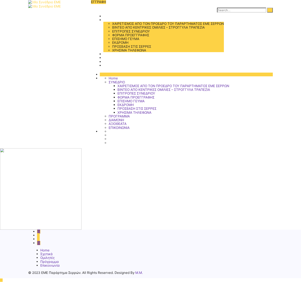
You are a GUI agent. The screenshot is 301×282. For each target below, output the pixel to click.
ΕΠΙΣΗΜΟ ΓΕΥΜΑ (125, 39)
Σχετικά (46, 254)
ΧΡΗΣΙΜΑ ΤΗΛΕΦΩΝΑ (129, 50)
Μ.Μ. (139, 273)
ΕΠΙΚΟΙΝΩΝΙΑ (113, 65)
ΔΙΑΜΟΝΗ (111, 58)
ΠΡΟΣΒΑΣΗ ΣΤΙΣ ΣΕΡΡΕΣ (131, 46)
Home (108, 16)
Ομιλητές (47, 258)
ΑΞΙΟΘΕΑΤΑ (112, 62)
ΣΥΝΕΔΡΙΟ (111, 20)
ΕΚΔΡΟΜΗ (120, 42)
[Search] (270, 10)
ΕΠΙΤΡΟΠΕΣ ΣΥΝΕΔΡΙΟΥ (131, 31)
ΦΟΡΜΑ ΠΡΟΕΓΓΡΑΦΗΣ (130, 35)
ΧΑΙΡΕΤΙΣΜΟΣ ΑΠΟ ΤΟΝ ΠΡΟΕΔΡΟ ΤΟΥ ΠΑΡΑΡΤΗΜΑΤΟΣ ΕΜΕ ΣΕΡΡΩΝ (168, 24)
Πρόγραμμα (49, 262)
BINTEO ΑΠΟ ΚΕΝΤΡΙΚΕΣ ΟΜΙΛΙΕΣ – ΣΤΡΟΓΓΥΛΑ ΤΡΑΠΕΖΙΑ (158, 27)
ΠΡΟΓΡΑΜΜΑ (113, 54)
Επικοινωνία (50, 265)
